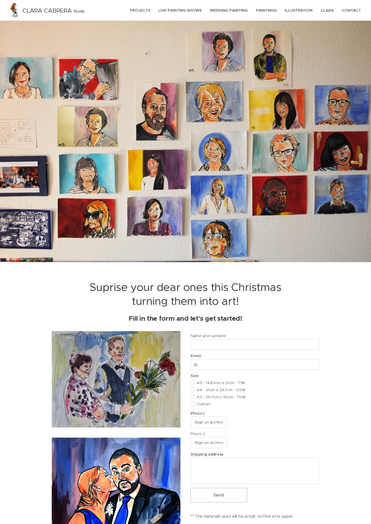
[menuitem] (141, 10)
